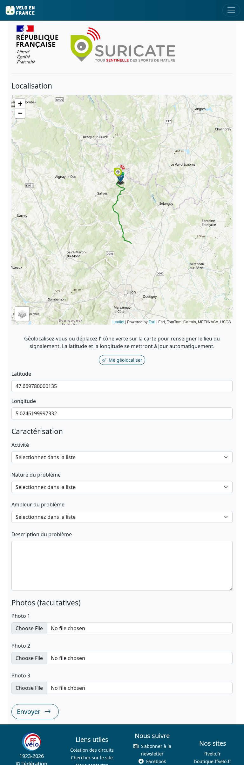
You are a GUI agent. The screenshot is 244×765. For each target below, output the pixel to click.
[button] (121, 178)
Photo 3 (20, 675)
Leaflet (118, 321)
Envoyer (29, 711)
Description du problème (41, 534)
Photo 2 (20, 645)
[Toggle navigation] (231, 10)
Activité (20, 444)
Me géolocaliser (125, 360)
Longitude (23, 401)
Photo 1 (20, 615)
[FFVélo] (31, 741)
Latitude (21, 373)
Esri (152, 321)
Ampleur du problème (37, 504)
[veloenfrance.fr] (20, 10)
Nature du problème (36, 474)
